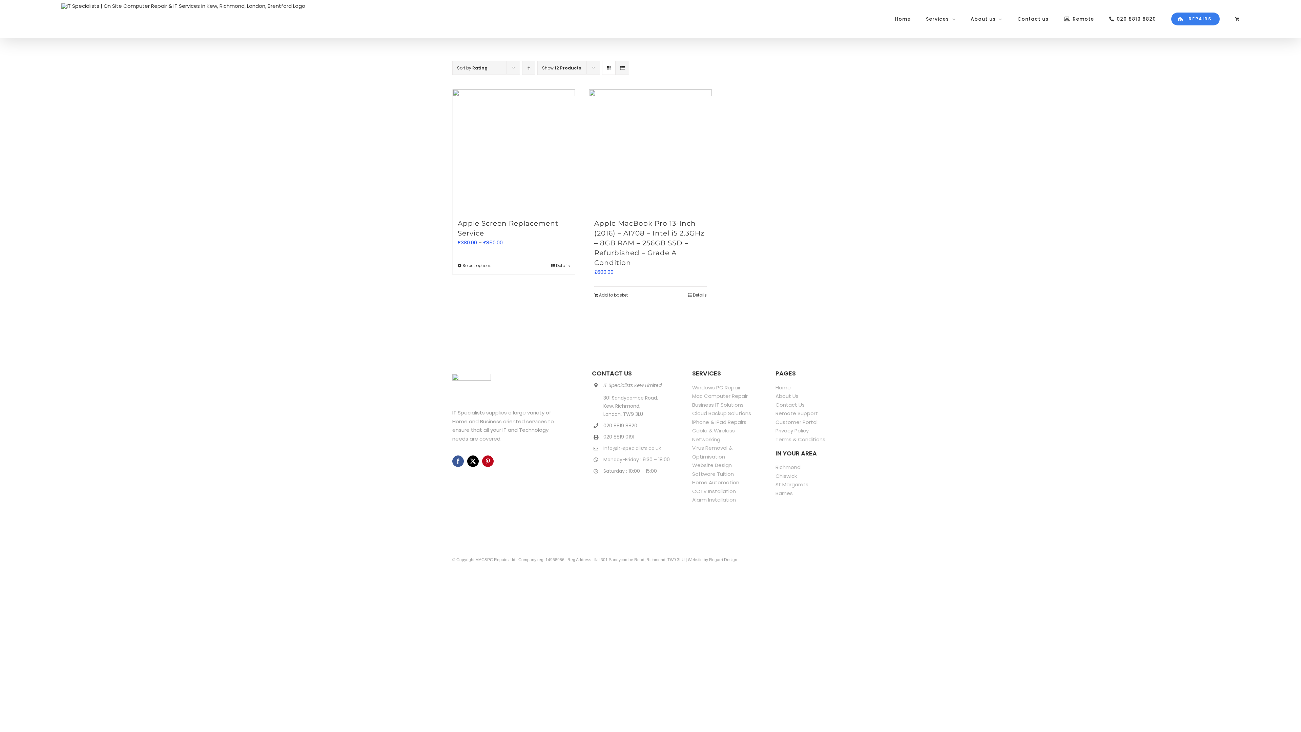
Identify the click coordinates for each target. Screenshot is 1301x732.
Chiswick (786, 476)
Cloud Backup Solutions (721, 413)
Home (783, 387)
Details (563, 265)
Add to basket (613, 295)
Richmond (788, 467)
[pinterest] (488, 461)
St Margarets (792, 484)
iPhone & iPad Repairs (719, 422)
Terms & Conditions (800, 439)
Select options (477, 265)
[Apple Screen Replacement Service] (514, 150)
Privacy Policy (792, 430)
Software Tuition (713, 473)
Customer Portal (797, 422)
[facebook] (458, 461)
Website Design (712, 465)
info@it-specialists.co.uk (632, 448)
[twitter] (473, 461)
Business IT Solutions (718, 404)
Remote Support (797, 413)
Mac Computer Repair (720, 396)
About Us (787, 396)
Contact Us (790, 404)
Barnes (784, 493)
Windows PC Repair (716, 387)
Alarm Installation (714, 499)
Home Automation (715, 482)
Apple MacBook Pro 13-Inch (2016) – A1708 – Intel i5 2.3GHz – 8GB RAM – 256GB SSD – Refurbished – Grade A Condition (649, 243)
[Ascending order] (528, 68)
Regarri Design (723, 559)
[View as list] (622, 68)
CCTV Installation (714, 491)
